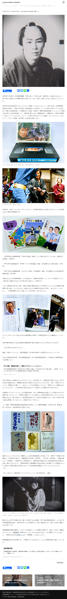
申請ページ (20, 535)
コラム (37, 11)
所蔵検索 (16, 532)
